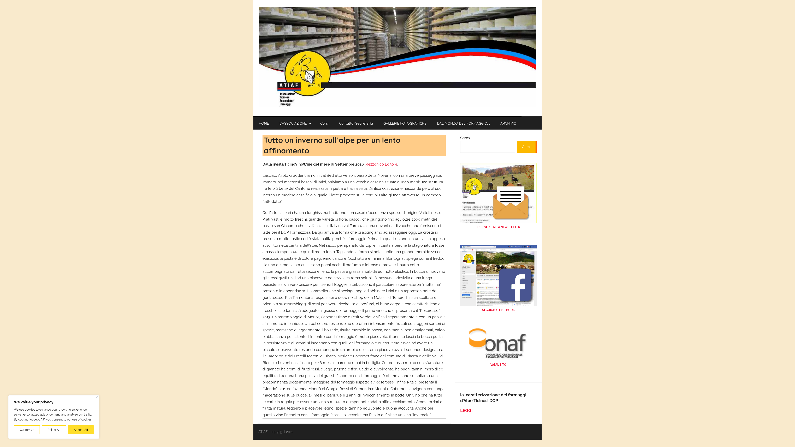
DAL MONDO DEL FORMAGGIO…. (463, 123)
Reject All (54, 429)
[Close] (97, 397)
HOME (264, 123)
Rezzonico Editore (381, 164)
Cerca (465, 138)
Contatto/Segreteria (356, 123)
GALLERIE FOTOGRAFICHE (404, 123)
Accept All (81, 429)
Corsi (324, 123)
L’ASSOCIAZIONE (293, 123)
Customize (27, 429)
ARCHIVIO (508, 123)
